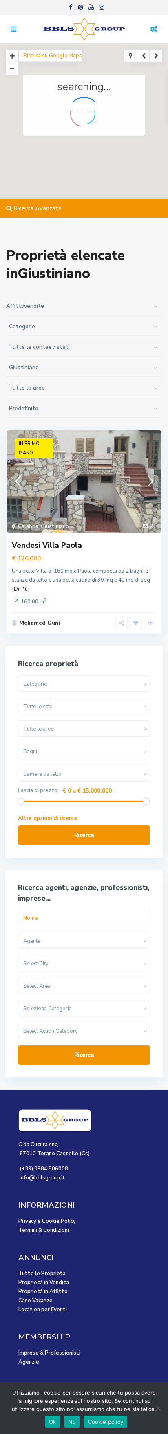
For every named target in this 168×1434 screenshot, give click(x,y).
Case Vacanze (35, 1300)
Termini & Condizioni (43, 1230)
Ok (52, 1421)
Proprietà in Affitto (43, 1291)
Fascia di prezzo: (38, 790)
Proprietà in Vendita (43, 1282)
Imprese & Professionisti (49, 1353)
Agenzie (28, 1362)
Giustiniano (55, 526)
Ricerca (84, 835)
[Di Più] (20, 589)
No (72, 1421)
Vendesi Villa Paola (47, 545)
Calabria (28, 526)
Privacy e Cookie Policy (47, 1221)
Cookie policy (105, 1421)
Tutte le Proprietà (42, 1273)
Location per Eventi (42, 1309)
